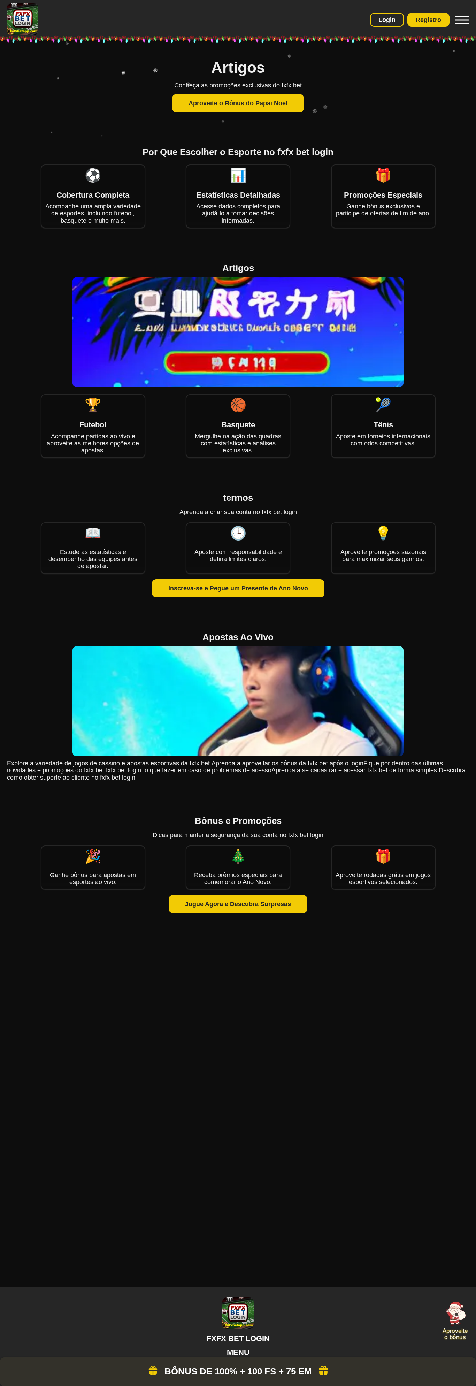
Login (387, 19)
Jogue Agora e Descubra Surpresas (238, 904)
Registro (428, 19)
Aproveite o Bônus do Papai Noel (238, 103)
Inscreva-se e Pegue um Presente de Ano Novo (238, 588)
